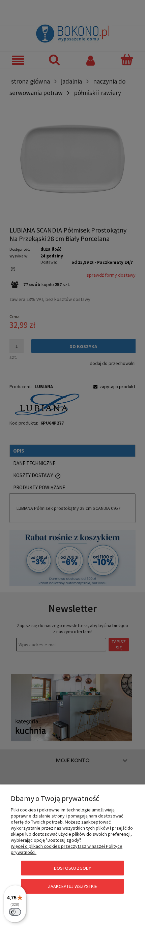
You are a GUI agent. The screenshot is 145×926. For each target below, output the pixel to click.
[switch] (15, 912)
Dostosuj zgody (72, 868)
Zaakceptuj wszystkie (72, 886)
